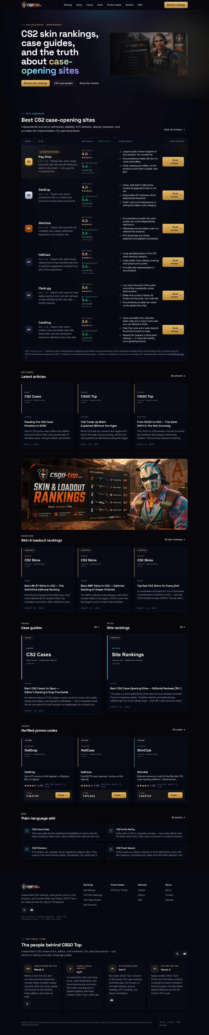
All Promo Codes (119, 890)
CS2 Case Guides (92, 900)
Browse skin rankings (35, 83)
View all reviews (173, 129)
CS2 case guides (63, 83)
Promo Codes (114, 5)
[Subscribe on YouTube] (32, 910)
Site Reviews (90, 904)
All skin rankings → (175, 539)
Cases (89, 5)
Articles (130, 5)
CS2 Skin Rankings (93, 895)
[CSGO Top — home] (31, 5)
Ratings (68, 5)
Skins (79, 5)
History (141, 895)
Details (61, 795)
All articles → (178, 375)
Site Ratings (89, 890)
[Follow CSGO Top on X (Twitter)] (24, 910)
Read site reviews (89, 83)
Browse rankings (176, 5)
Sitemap (169, 900)
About (168, 890)
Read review (174, 161)
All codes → (179, 729)
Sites (100, 5)
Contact (169, 895)
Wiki (140, 5)
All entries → (178, 817)
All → (96, 627)
